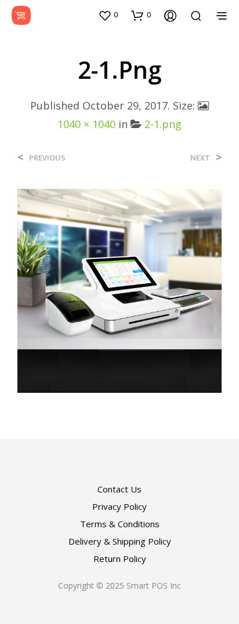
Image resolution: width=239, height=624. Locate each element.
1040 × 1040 (86, 124)
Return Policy (119, 558)
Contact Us (119, 489)
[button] (108, 15)
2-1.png (163, 124)
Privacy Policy (119, 506)
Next (200, 158)
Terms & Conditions (120, 524)
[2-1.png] (119, 289)
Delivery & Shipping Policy (119, 541)
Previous (47, 158)
